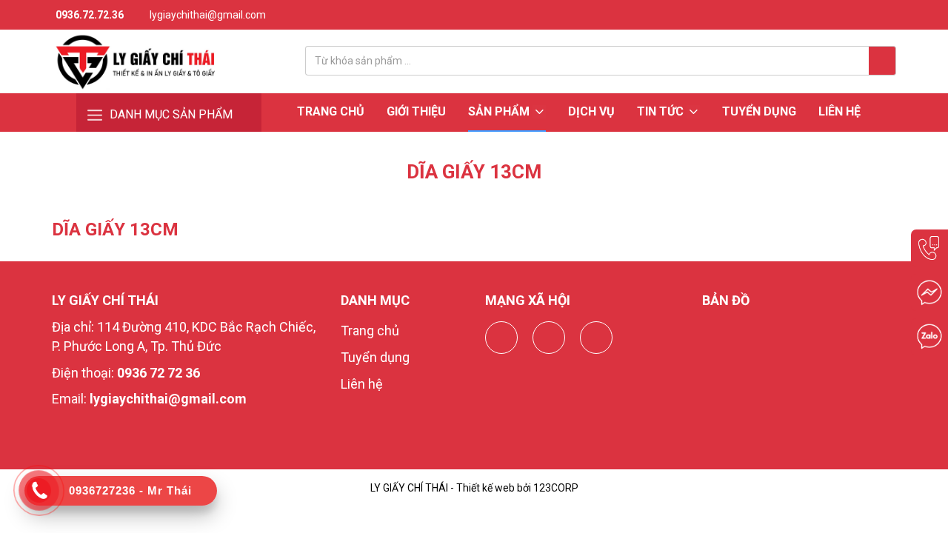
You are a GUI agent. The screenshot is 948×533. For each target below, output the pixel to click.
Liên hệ (839, 111)
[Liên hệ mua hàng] (929, 247)
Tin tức (662, 111)
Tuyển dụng (759, 111)
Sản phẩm (500, 111)
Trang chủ (330, 111)
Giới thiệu (416, 111)
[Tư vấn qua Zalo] (929, 336)
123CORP (555, 488)
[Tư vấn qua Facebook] (929, 292)
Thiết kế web (485, 488)
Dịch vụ (591, 111)
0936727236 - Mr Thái (130, 490)
